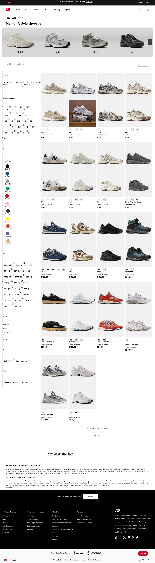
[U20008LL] (71, 339)
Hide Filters (12, 64)
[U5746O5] (53, 199)
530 (70, 132)
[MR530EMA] (81, 129)
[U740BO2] (76, 412)
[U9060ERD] (48, 129)
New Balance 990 (81, 471)
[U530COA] (137, 129)
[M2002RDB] (137, 199)
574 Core (44, 272)
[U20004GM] (81, 339)
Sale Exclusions (8, 526)
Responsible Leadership (61, 519)
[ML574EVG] (58, 269)
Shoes (14, 18)
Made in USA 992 (47, 414)
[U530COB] (132, 129)
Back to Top (9, 487)
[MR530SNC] (71, 269)
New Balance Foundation (61, 523)
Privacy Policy (57, 560)
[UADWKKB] (43, 339)
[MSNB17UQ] (127, 269)
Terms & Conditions (71, 560)
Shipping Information (35, 523)
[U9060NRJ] (104, 269)
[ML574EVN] (63, 269)
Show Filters (22, 64)
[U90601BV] (81, 199)
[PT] (8, 2)
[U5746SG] (43, 199)
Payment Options (33, 526)
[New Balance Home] (8, 9)
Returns (30, 529)
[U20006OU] (76, 339)
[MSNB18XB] (132, 269)
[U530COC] (127, 129)
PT (13, 560)
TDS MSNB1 (129, 272)
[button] (143, 9)
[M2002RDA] (132, 199)
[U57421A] (48, 199)
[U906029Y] (71, 199)
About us (55, 540)
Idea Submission (83, 516)
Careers (55, 526)
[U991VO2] (99, 339)
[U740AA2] (104, 199)
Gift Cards (31, 516)
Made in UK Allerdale (48, 342)
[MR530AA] (76, 129)
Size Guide (6, 523)
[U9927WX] (43, 412)
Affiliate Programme (84, 519)
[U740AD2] (99, 199)
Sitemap (55, 536)
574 (42, 202)
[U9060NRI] (99, 269)
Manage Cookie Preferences (91, 560)
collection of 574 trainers (59, 469)
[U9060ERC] (43, 129)
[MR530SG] (71, 129)
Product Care (7, 529)
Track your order (33, 519)
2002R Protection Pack (133, 202)
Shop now (89, 2)
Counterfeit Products (84, 523)
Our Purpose (56, 516)
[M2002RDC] (127, 199)
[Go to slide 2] (78, 4)
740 (98, 202)
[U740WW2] (71, 412)
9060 (43, 132)
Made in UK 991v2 (103, 342)
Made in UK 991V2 (131, 345)
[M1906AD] (99, 129)
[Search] (139, 9)
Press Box (55, 533)
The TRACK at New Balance (62, 529)
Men (8, 18)
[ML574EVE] (53, 269)
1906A (99, 132)
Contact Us (6, 516)
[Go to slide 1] (77, 4)
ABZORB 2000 (74, 342)
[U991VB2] (104, 339)
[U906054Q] (76, 199)
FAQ (4, 519)
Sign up (90, 497)
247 (37, 469)
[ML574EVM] (43, 269)
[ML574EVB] (48, 269)
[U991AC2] (127, 339)
